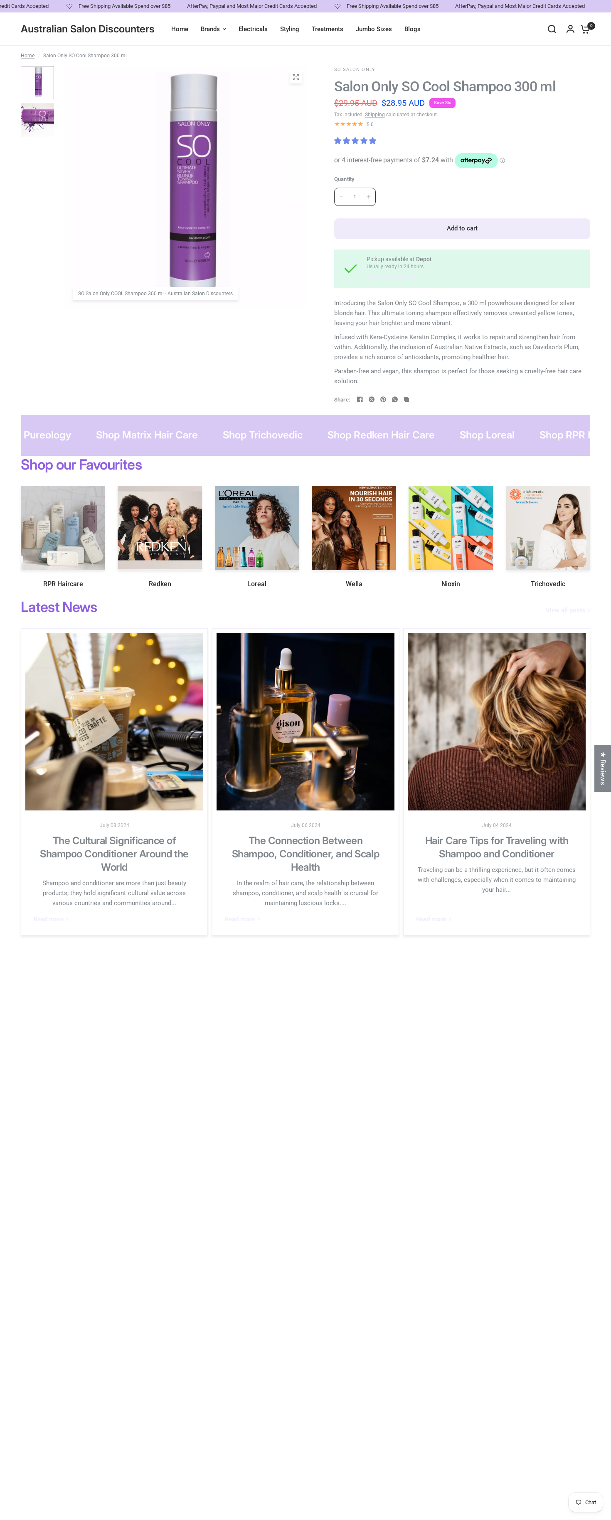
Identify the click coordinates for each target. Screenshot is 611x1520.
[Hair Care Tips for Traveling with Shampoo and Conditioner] (497, 721)
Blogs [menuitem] (412, 29)
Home (27, 56)
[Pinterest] (383, 399)
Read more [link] (49, 919)
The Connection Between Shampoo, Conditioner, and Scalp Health (305, 854)
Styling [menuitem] (289, 29)
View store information (392, 276)
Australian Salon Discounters (88, 29)
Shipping (375, 114)
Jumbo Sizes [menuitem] (374, 29)
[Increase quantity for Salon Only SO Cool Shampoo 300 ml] (368, 197)
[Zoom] (296, 77)
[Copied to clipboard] (406, 399)
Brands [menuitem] (210, 29)
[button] (166, 1442)
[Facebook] (360, 399)
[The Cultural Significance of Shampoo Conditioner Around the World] (114, 721)
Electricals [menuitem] (253, 29)
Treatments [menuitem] (327, 29)
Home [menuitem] (179, 29)
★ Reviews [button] (603, 768)
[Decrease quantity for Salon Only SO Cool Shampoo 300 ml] (341, 197)
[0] (583, 29)
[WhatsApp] (395, 399)
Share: (342, 399)
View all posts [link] (565, 610)
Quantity (344, 179)
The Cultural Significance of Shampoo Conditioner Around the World (114, 854)
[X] (372, 399)
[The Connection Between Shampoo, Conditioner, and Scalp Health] (305, 721)
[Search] (552, 29)
